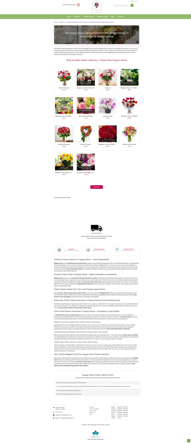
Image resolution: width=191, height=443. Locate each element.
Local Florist (62, 22)
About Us (91, 407)
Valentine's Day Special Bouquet (64, 116)
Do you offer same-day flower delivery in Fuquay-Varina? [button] (71, 382)
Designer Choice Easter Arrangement (64, 172)
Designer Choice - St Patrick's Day (129, 88)
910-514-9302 (58, 412)
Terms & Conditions (94, 408)
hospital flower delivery (91, 345)
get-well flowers (128, 345)
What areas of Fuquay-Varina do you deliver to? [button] (69, 394)
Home (69, 16)
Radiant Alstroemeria (129, 144)
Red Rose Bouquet (64, 144)
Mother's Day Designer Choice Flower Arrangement (86, 172)
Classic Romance (64, 88)
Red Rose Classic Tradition (129, 116)
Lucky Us (107, 88)
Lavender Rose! (108, 116)
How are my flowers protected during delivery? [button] (68, 390)
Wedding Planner (89, 16)
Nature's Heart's (86, 144)
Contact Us (92, 412)
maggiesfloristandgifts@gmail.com (63, 415)
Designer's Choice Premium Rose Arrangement (108, 144)
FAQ (90, 414)
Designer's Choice (102, 16)
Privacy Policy (92, 410)
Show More (97, 187)
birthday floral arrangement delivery (95, 338)
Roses (112, 16)
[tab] (97, 382)
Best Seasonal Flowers (86, 116)
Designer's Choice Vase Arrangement (86, 88)
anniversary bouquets (115, 265)
